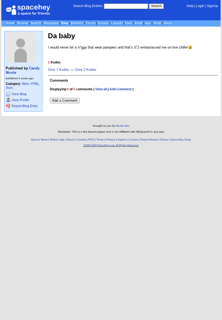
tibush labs (122, 125)
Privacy (110, 139)
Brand (71, 139)
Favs (128, 23)
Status (164, 139)
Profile (20, 100)
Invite (138, 23)
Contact (133, 139)
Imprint (121, 139)
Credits (81, 139)
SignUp (212, 6)
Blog (64, 23)
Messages (51, 23)
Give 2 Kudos (85, 70)
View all (101, 89)
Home (10, 23)
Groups (103, 23)
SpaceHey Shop (181, 139)
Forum (90, 23)
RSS (91, 139)
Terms (100, 139)
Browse (22, 23)
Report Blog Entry (24, 106)
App (148, 23)
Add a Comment (64, 100)
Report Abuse (149, 139)
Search (156, 6)
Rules (53, 139)
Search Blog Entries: (88, 6)
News (44, 139)
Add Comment (120, 89)
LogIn (200, 6)
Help (190, 6)
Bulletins (77, 23)
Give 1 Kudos (58, 70)
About (168, 23)
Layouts (117, 23)
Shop (157, 23)
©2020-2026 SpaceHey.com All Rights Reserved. (111, 145)
